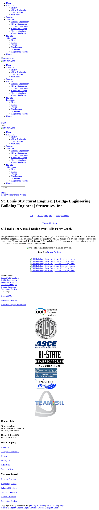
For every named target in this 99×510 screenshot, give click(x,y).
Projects (10, 195)
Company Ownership (10, 452)
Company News (7, 469)
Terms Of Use (52, 505)
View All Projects (49, 223)
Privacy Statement (37, 505)
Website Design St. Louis (48, 508)
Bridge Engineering (9, 280)
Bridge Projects (20, 195)
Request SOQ (6, 296)
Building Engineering (10, 278)
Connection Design (9, 289)
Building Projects (45, 216)
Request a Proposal (9, 300)
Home (3, 195)
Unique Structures (8, 287)
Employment (6, 460)
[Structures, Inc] (8, 58)
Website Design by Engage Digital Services (18, 508)
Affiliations (5, 465)
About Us (5, 447)
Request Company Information (13, 305)
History (4, 456)
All (31, 216)
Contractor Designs (9, 284)
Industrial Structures (9, 282)
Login (3, 123)
